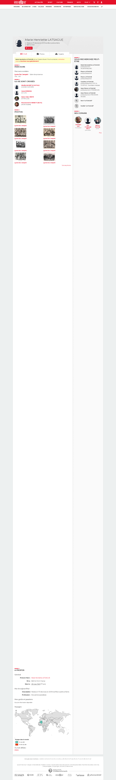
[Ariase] (80, 775)
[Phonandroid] (94, 775)
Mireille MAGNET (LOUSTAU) (30, 85)
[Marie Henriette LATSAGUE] (19, 42)
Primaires (49, 6)
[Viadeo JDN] (69, 775)
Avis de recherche (93, 6)
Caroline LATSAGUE (87, 82)
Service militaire (79, 6)
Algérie (16, 750)
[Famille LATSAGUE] (76, 106)
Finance (70, 2)
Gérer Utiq (96, 764)
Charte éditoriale (36, 764)
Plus (86, 2)
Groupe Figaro (55, 766)
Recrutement (66, 764)
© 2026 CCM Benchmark (66, 766)
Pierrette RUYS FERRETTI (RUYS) (31, 103)
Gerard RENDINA (26, 91)
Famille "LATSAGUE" (87, 106)
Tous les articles (55, 764)
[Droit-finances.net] (49, 775)
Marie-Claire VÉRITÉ (27, 97)
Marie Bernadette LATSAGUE (90, 65)
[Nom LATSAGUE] (76, 100)
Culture (60, 2)
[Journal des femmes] (19, 775)
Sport (50, 2)
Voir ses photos (66, 165)
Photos (41, 54)
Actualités (39, 2)
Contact (49, 764)
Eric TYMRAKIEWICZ (88, 127)
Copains (61, 54)
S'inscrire (17, 6)
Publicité (43, 764)
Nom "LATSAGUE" (86, 100)
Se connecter (26, 6)
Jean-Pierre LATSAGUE (88, 88)
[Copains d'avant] (59, 775)
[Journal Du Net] (40, 775)
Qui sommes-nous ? (22, 764)
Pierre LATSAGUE (86, 71)
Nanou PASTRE (97, 126)
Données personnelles (76, 764)
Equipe (29, 764)
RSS (61, 764)
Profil (25, 54)
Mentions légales (47, 766)
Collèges (41, 6)
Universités (57, 6)
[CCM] (30, 775)
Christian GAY (78, 125)
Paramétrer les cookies (87, 764)
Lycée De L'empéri (21, 74)
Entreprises (67, 6)
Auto (79, 2)
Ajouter (29, 48)
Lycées (34, 6)
